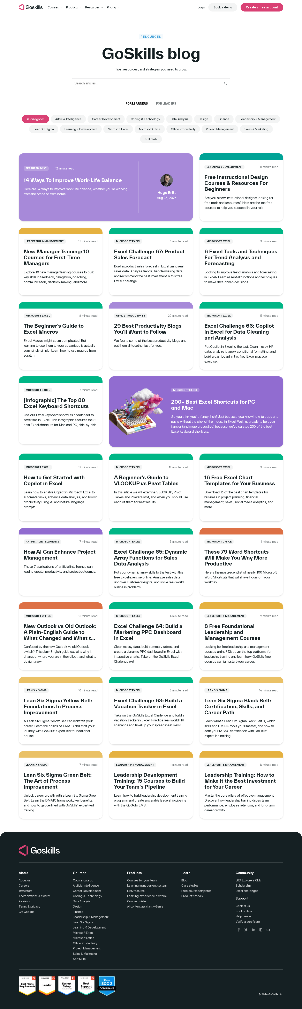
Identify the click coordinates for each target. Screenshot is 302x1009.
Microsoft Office (149, 129)
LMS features (136, 891)
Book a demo (223, 7)
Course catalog (83, 880)
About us (24, 880)
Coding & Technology (145, 119)
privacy (35, 906)
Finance (224, 119)
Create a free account (262, 7)
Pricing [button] (112, 7)
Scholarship (243, 885)
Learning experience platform (147, 896)
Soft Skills (151, 139)
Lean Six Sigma (44, 129)
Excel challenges (247, 891)
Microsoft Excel (118, 129)
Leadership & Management (257, 119)
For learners (137, 103)
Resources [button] (92, 7)
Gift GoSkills (26, 911)
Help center (243, 916)
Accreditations (28, 896)
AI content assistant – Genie (145, 906)
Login (201, 7)
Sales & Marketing (256, 129)
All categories (36, 119)
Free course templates (196, 891)
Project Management (220, 129)
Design (203, 119)
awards (46, 896)
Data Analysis (179, 119)
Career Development (106, 119)
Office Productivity (183, 129)
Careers (24, 885)
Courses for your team (142, 880)
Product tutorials (192, 896)
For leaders (166, 103)
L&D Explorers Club (248, 880)
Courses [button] (54, 7)
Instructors (25, 891)
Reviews (24, 901)
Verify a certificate (248, 921)
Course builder (137, 901)
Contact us (243, 906)
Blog (184, 880)
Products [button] (72, 7)
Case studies (189, 885)
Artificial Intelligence (68, 119)
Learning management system (147, 885)
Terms (23, 906)
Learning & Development (81, 129)
